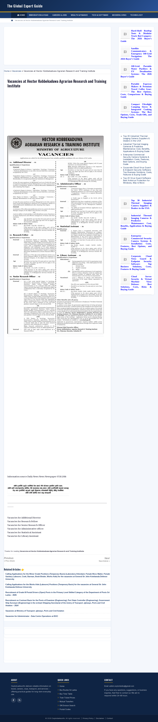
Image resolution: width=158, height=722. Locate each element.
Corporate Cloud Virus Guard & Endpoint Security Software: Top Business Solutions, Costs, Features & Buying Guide (137, 171)
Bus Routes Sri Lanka (68, 690)
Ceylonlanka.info (58, 718)
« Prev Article (9, 561)
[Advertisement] (57, 45)
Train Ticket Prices (67, 698)
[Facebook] (13, 700)
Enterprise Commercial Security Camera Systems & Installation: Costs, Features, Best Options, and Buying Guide (136, 159)
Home (22, 15)
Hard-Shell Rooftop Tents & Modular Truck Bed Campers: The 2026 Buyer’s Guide (136, 35)
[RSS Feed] (19, 700)
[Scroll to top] (152, 717)
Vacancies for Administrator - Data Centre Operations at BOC (31, 616)
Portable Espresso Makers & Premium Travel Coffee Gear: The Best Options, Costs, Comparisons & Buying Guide (136, 90)
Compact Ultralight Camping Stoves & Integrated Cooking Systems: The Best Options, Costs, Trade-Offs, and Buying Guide (136, 110)
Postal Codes (65, 709)
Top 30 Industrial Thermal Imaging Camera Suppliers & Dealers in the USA (136, 138)
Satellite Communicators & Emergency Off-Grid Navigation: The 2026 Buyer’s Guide (136, 53)
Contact (110, 718)
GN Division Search (67, 705)
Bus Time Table (66, 694)
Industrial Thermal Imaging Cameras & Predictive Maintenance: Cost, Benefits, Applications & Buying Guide (136, 148)
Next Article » (104, 561)
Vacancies (16, 71)
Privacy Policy (88, 718)
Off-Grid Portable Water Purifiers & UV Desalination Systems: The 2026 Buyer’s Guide (136, 71)
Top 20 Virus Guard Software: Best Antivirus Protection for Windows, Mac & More (137, 180)
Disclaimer (100, 718)
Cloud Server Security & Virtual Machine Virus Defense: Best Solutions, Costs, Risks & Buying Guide (136, 283)
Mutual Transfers (66, 701)
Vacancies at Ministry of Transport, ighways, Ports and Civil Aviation (34, 611)
